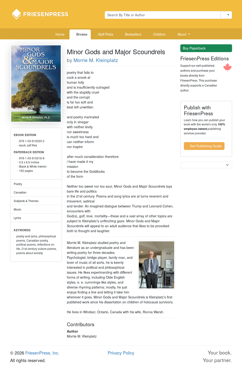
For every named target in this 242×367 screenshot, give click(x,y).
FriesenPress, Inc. (42, 353)
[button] (182, 34)
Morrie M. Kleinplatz (95, 59)
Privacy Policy (121, 353)
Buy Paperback (195, 48)
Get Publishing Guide (205, 146)
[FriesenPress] (43, 13)
